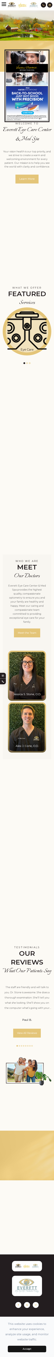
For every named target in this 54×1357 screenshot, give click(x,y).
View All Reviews (27, 1033)
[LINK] (27, 309)
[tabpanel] (27, 331)
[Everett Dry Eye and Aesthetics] (30, 5)
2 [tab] (27, 363)
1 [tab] (24, 363)
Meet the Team (27, 632)
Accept (27, 1349)
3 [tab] (30, 363)
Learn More (27, 179)
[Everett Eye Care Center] (15, 5)
